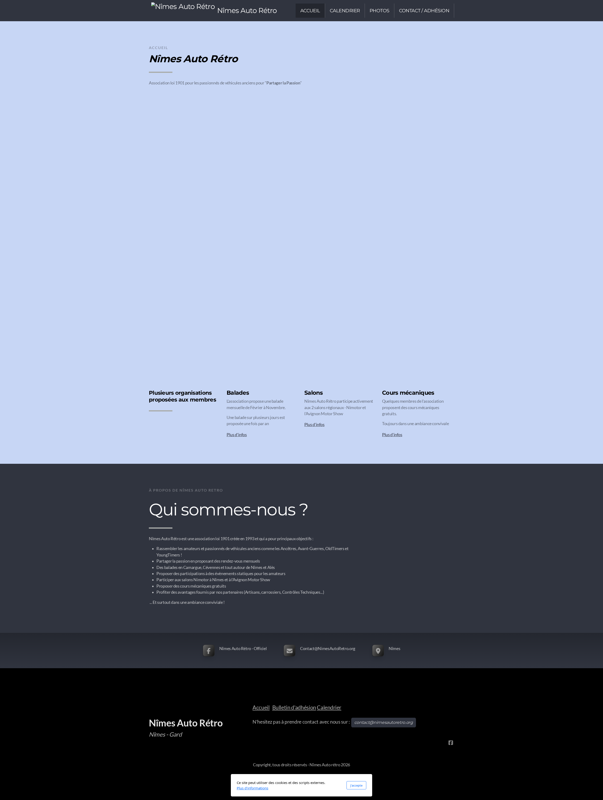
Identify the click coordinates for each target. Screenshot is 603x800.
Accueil (261, 707)
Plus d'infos (237, 434)
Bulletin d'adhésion (294, 707)
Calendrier (329, 707)
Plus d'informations (252, 788)
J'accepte (356, 785)
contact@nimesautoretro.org (383, 722)
